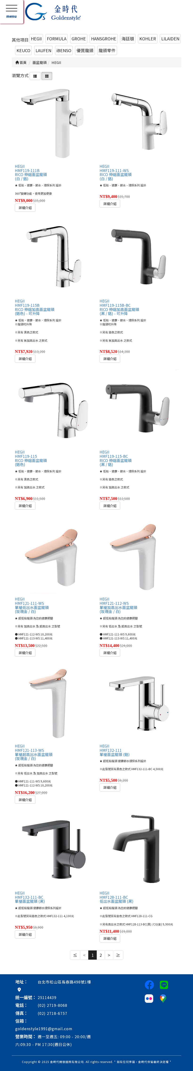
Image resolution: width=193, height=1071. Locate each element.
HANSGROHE (103, 38)
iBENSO (63, 50)
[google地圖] (19, 989)
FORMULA (56, 38)
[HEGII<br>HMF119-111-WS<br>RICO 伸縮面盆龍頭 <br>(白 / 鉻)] (139, 122)
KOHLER (147, 38)
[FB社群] (149, 984)
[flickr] (149, 998)
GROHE (79, 38)
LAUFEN (43, 50)
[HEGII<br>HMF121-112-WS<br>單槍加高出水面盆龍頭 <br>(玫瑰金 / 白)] (139, 555)
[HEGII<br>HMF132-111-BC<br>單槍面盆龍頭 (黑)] (54, 849)
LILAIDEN (170, 38)
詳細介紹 (25, 207)
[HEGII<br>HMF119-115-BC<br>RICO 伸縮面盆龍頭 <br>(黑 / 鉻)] (139, 408)
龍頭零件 (107, 50)
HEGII (36, 38)
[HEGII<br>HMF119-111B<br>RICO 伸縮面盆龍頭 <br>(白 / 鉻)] (54, 122)
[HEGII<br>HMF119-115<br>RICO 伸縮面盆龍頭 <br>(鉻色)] (54, 408)
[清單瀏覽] (35, 75)
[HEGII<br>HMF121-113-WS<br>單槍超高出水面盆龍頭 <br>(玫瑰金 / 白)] (54, 702)
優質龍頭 (84, 50)
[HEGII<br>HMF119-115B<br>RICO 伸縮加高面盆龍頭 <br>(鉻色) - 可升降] (54, 257)
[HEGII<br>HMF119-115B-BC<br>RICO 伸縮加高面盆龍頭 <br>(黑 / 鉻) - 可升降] (139, 257)
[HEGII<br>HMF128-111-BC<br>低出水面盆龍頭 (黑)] (139, 849)
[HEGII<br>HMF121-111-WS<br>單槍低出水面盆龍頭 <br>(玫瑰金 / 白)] (54, 555)
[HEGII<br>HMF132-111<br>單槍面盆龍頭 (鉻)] (139, 702)
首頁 (23, 62)
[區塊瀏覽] (46, 75)
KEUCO (23, 50)
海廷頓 (127, 38)
